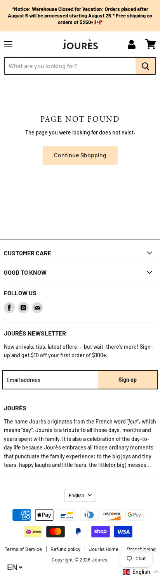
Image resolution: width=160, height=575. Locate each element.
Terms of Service (23, 549)
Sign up (127, 379)
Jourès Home (103, 549)
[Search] (146, 66)
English (76, 495)
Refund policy (65, 549)
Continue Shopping (80, 154)
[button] (141, 571)
